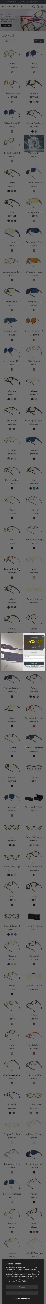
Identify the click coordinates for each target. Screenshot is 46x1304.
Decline (22, 1293)
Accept (22, 1287)
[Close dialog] (44, 633)
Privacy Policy (21, 1281)
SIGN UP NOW (34, 663)
